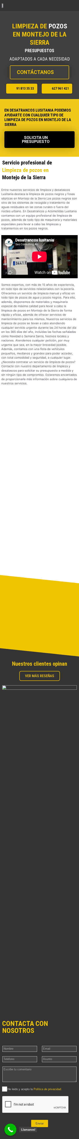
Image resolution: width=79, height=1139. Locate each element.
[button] (74, 5)
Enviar (40, 1123)
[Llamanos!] (10, 1130)
